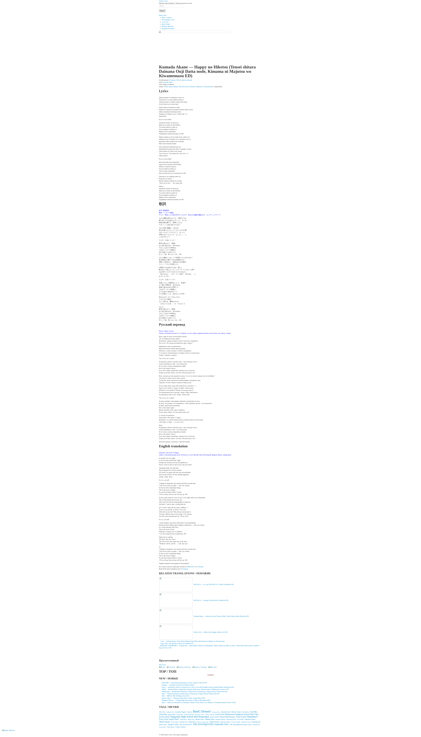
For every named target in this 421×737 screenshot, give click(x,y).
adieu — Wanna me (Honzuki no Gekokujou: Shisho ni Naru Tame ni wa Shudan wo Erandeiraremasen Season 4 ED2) (199, 702)
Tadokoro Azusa (246, 722)
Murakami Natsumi (220, 719)
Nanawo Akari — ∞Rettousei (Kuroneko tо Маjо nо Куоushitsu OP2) (183, 698)
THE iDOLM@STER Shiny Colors (240, 724)
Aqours (189, 712)
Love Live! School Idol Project (222, 717)
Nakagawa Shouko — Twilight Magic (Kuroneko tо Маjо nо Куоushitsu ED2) (186, 700)
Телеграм (200, 567)
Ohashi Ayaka (164, 722)
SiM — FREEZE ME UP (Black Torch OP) (175, 696)
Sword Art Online (235, 722)
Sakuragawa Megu (225, 722)
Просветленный (187, 80)
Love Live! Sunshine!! (247, 717)
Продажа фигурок (168, 26)
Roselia (199, 722)
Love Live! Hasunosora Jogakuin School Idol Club (236, 714)
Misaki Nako (199, 719)
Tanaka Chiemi (163, 724)
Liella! (207, 714)
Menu (160, 15)
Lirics (162, 641)
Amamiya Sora (170, 712)
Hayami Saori (225, 712)
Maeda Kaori (183, 719)
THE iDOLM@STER (185, 724)
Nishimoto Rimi (249, 719)
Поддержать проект (168, 28)
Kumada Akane (168, 82)
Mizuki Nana (209, 719)
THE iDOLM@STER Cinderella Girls (210, 724)
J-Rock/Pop (163, 714)
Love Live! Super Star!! (169, 719)
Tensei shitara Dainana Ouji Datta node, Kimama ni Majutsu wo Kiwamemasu (188, 86)
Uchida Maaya (170, 727)
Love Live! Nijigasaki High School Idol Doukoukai (184, 717)
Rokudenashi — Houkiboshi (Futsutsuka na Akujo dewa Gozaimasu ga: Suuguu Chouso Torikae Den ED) (194, 691)
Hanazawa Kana (216, 712)
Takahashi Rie (256, 722)
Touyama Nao (256, 724)
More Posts (162, 665)
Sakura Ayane (214, 722)
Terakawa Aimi (173, 724)
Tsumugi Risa (162, 727)
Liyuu (212, 714)
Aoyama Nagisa (180, 712)
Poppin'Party (192, 722)
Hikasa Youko (236, 712)
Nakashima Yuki (231, 719)
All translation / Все (168, 20)
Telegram (185, 569)
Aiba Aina (162, 712)
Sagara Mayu (205, 722)
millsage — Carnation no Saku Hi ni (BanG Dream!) (178, 685)
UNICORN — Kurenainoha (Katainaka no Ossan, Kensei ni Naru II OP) (184, 683)
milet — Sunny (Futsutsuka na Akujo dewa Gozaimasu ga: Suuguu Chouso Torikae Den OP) (190, 694)
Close (164, 15)
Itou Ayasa (245, 712)
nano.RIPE (240, 719)
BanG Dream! (166, 24)
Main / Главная (166, 17)
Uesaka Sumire (180, 727)
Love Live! (165, 22)
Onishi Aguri (174, 722)
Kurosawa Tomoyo (189, 714)
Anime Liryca (163, 1)
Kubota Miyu (179, 714)
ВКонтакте (190, 567)
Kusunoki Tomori (199, 714)
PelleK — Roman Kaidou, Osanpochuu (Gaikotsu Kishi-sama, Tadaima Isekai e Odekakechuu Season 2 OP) (195, 689)
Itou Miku (253, 712)
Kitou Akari (171, 714)
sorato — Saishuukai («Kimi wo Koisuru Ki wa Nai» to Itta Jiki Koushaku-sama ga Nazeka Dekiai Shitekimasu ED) (198, 687)
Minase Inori (191, 719)
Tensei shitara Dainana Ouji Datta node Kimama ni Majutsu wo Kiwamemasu (201, 641)
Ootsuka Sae (183, 722)
